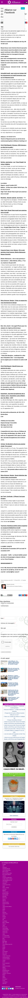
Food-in (4, 915)
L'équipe (4, 960)
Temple (4, 886)
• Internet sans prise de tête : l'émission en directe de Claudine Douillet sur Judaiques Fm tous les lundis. (14, 730)
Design (4, 976)
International (5, 867)
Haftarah (4, 967)
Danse (4, 910)
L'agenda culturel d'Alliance (7, 906)
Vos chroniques (5, 951)
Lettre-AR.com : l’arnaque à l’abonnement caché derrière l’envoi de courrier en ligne (13, 662)
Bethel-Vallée (5, 941)
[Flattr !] (19, 839)
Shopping (4, 916)
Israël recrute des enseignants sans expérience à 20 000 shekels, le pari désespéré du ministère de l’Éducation (13, 692)
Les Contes (4, 889)
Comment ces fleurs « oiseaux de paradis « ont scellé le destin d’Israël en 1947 (13, 684)
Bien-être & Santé (5, 893)
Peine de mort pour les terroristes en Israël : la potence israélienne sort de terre (13, 670)
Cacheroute (4, 883)
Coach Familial (5, 881)
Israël (3, 865)
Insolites (4, 947)
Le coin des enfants (6, 935)
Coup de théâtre (5, 928)
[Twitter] (9, 839)
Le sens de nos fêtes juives (7, 877)
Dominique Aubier (5, 971)
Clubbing (4, 977)
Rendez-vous (5, 926)
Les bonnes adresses (6, 958)
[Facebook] (11, 839)
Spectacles (4, 912)
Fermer (22, 8)
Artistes (4, 934)
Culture (4, 925)
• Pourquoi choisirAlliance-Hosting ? (14, 720)
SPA (3, 919)
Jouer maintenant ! (14, 815)
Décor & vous (5, 897)
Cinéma (4, 964)
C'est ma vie (5, 954)
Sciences (4, 899)
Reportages (4, 896)
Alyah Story (4, 983)
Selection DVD (5, 931)
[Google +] (13, 839)
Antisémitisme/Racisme (6, 868)
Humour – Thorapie (6, 887)
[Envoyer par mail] (17, 839)
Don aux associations (6, 963)
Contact (4, 961)
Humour (4, 945)
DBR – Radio (5, 942)
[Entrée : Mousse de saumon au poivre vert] (14, 793)
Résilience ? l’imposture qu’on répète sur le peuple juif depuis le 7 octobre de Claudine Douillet (14, 677)
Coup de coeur (5, 932)
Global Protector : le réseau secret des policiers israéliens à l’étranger (13, 699)
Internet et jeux (5, 913)
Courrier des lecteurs (6, 957)
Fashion (4, 909)
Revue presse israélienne (7, 874)
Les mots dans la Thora (6, 884)
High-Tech (4, 900)
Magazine (4, 890)
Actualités (4, 864)
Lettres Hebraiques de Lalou (7, 880)
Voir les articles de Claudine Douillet (15, 586)
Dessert (4, 948)
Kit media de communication (20, 988)
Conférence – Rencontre (7, 973)
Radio (3, 938)
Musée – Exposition (6, 922)
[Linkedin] (15, 839)
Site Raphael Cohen (6, 970)
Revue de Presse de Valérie (7, 873)
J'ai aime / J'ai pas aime (6, 955)
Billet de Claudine (5, 871)
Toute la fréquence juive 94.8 (7, 580)
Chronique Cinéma (6, 929)
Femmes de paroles (6, 903)
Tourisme (4, 918)
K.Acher (4, 980)
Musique (4, 974)
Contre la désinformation (7, 870)
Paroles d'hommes (6, 902)
